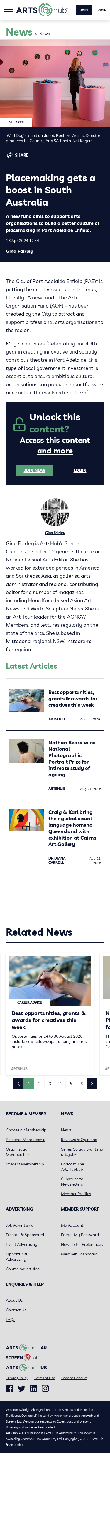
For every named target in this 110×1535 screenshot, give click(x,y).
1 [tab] (29, 1083)
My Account (72, 1225)
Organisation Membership (18, 1152)
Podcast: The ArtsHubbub (72, 1166)
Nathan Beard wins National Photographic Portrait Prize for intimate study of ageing (71, 758)
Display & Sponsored (25, 1234)
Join (84, 10)
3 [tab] (50, 1083)
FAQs (10, 1319)
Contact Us (16, 1310)
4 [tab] (60, 1083)
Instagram (45, 1388)
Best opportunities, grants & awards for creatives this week (72, 698)
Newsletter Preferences (82, 1244)
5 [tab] (71, 1083)
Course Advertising (23, 1268)
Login (101, 10)
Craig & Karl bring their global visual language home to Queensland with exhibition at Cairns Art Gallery (72, 828)
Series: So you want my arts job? (82, 1152)
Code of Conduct (74, 1378)
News (44, 33)
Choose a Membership (26, 1130)
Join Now (34, 470)
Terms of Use (44, 1378)
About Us (14, 1300)
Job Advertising (19, 1225)
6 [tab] (81, 1083)
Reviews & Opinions (79, 1139)
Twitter (22, 1389)
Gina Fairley (19, 251)
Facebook (9, 1388)
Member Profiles (76, 1193)
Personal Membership (25, 1139)
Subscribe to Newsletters (72, 1181)
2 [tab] (39, 1083)
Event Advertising (21, 1244)
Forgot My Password (80, 1234)
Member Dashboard (79, 1254)
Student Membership (25, 1164)
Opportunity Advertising (17, 1256)
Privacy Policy (17, 1378)
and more (55, 450)
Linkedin (33, 1388)
